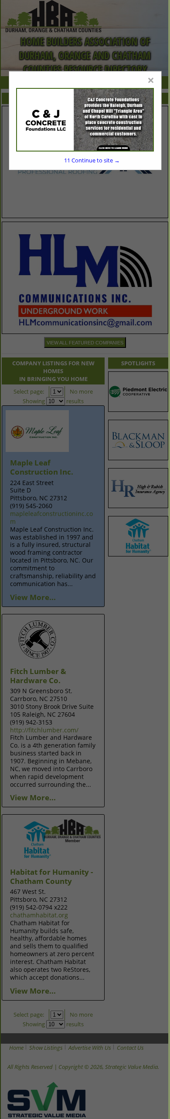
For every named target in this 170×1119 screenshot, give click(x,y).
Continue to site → (92, 160)
